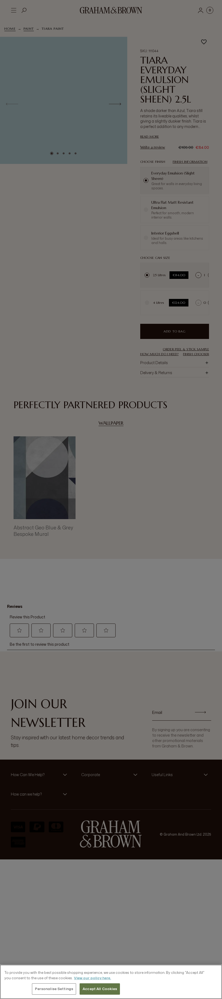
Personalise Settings (54, 988)
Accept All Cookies (100, 988)
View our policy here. (92, 977)
